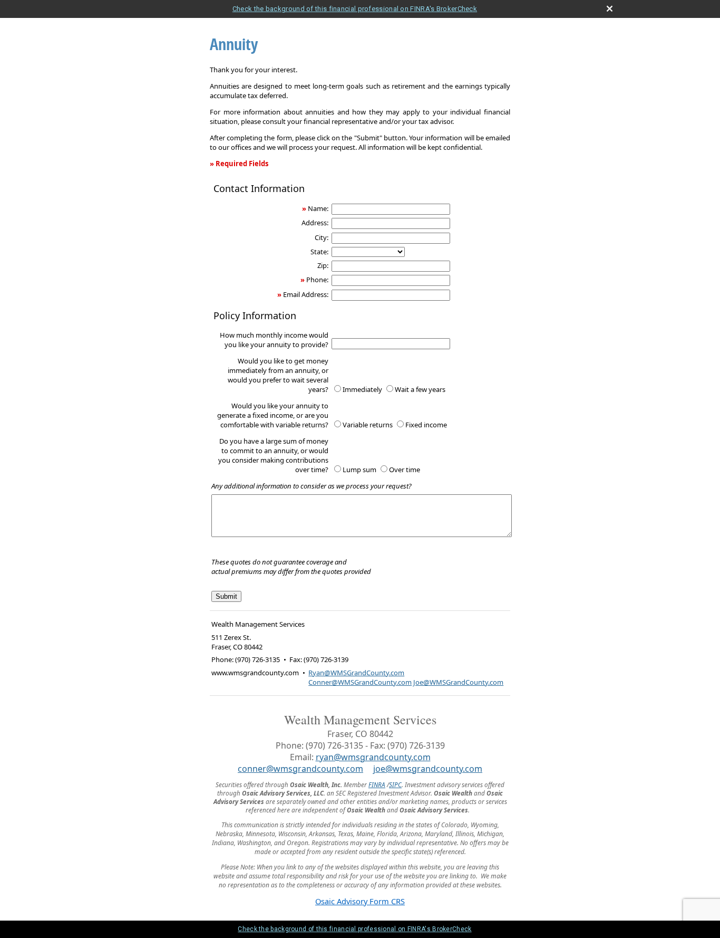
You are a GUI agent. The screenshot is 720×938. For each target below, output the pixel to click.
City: (321, 237)
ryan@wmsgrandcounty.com (373, 757)
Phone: (317, 279)
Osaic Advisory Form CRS (360, 901)
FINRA (376, 784)
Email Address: (305, 294)
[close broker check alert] (609, 8)
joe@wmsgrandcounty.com (427, 768)
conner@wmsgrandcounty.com (300, 768)
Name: (318, 208)
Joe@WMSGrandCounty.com (458, 682)
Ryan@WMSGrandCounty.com (356, 672)
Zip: (322, 265)
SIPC (395, 784)
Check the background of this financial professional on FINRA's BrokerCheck (354, 9)
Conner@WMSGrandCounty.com (360, 682)
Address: (314, 222)
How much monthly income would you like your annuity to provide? (274, 339)
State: (319, 251)
